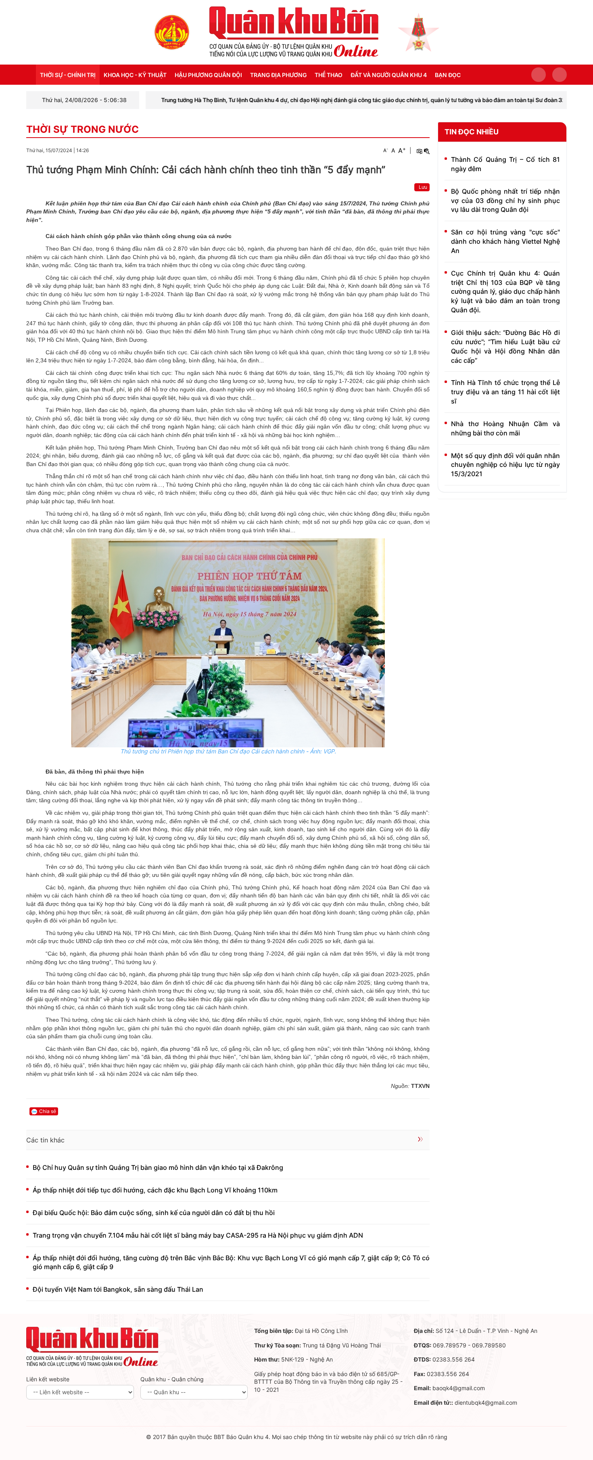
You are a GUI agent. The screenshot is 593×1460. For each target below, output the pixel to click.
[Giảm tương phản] (427, 150)
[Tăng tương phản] (419, 150)
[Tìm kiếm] (538, 74)
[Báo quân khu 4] (92, 1346)
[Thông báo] (559, 74)
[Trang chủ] (172, 31)
